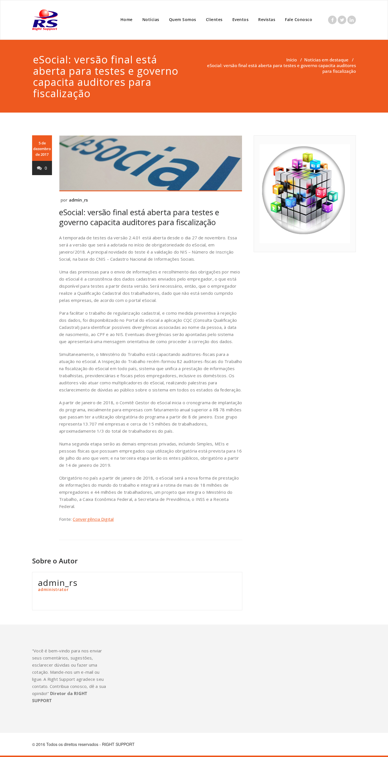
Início (291, 60)
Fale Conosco (298, 19)
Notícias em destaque (326, 60)
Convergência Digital (93, 519)
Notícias (150, 19)
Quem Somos (182, 19)
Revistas (266, 19)
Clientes (214, 19)
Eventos (240, 19)
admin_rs (78, 200)
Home (126, 19)
